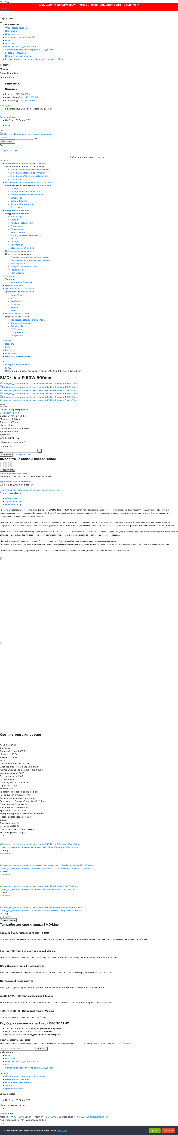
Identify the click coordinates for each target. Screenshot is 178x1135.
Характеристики (13, 501)
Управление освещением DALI (20, 37)
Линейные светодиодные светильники (25, 1076)
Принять (154, 1131)
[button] (5, 105)
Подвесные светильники (18, 1082)
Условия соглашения (15, 52)
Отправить (41, 1048)
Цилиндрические (14, 1088)
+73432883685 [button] (82, 1116)
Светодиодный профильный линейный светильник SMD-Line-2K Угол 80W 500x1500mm (45, 868)
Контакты (10, 350)
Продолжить (7, 469)
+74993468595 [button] (16, 1116)
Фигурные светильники (17, 364)
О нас (8, 40)
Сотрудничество (13, 34)
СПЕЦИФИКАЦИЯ (22, 454)
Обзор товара (12, 498)
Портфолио (11, 31)
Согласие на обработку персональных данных (29, 49)
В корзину (6, 454)
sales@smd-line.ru (99, 1116)
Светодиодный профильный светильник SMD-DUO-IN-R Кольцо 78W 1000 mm (40, 910)
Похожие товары (14, 504)
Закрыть (5, 8)
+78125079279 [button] (50, 1116)
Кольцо (9, 367)
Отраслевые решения (16, 27)
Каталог (4, 160)
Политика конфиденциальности (21, 46)
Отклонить (168, 1131)
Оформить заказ (8, 150)
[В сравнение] (4, 404)
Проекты (9, 343)
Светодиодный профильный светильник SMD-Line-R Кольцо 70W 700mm (38, 889)
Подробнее (62, 1131)
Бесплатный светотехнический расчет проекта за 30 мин (35, 59)
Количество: (6, 446)
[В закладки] (1, 404)
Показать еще (8, 920)
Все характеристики (10, 412)
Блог (7, 347)
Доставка (10, 43)
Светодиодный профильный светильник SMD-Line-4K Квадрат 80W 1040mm (39, 847)
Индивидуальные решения (19, 56)
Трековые (10, 1085)
